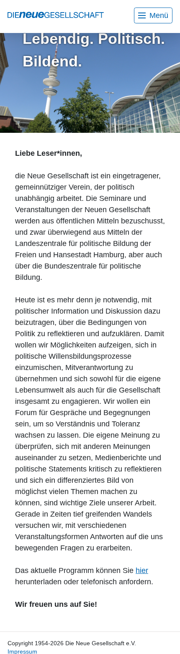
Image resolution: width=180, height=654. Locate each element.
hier (142, 570)
